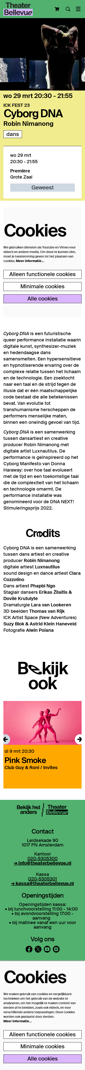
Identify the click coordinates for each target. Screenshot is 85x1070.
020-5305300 (42, 858)
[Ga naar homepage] (18, 9)
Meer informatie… (30, 261)
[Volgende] (80, 739)
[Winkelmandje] (57, 9)
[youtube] (47, 949)
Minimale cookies (42, 286)
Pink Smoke (25, 760)
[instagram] (56, 949)
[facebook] (29, 949)
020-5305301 (42, 879)
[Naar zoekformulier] (68, 9)
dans (12, 134)
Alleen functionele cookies (42, 274)
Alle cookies (42, 298)
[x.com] (38, 949)
